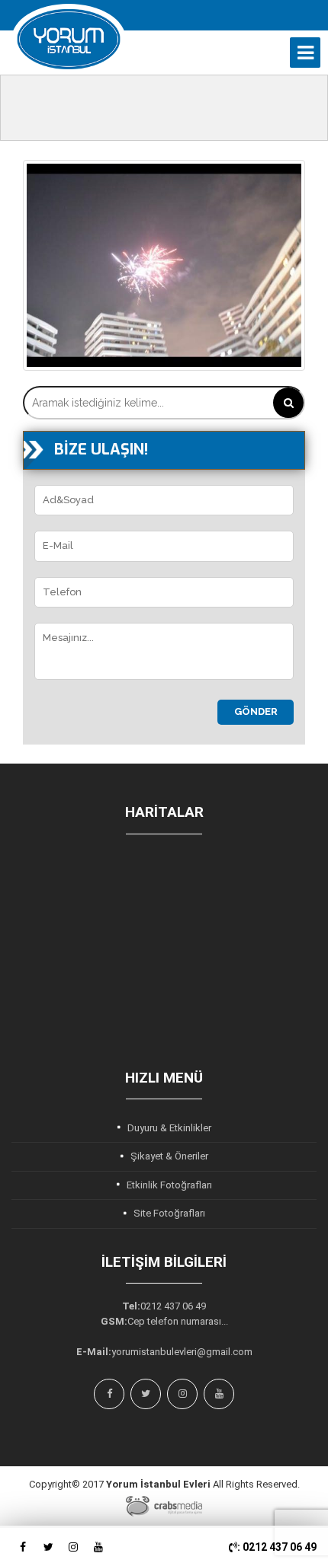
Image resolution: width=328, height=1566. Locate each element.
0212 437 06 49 (173, 1306)
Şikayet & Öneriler (169, 1156)
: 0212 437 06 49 (277, 1547)
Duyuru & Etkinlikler (169, 1128)
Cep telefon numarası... (177, 1321)
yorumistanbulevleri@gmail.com (181, 1351)
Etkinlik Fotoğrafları (169, 1185)
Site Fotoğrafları (169, 1213)
